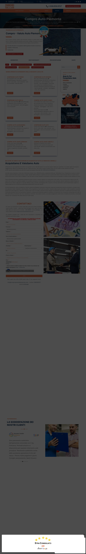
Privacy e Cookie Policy (68, 551)
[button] (83, 539)
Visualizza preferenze (79, 549)
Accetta (60, 549)
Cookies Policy (61, 551)
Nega (69, 549)
